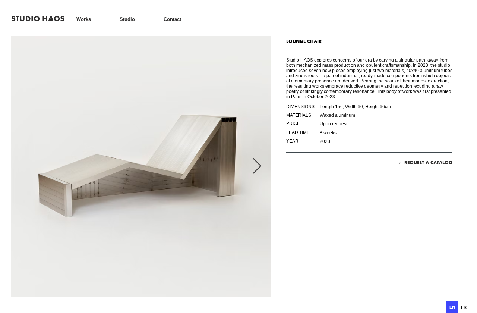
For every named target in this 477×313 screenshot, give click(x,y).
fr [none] (464, 307)
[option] (464, 307)
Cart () (445, 19)
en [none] (452, 307)
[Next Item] (257, 166)
